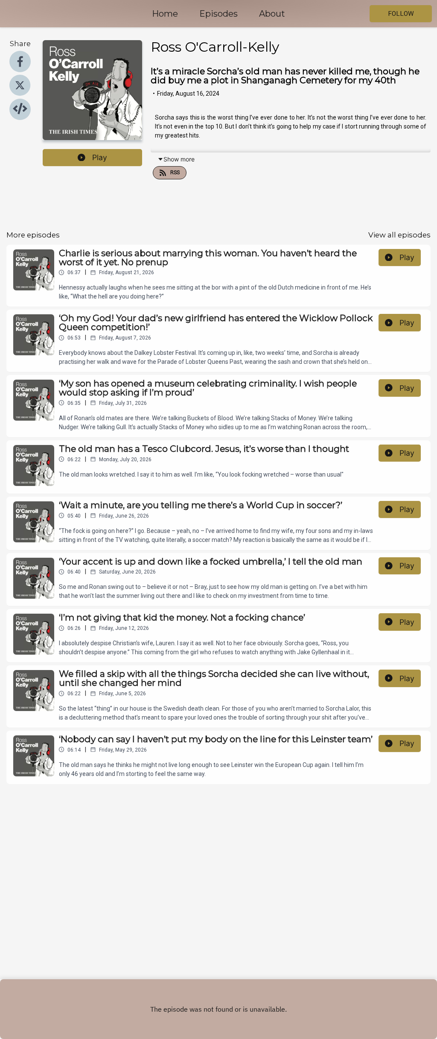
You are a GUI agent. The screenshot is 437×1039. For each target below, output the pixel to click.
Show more (179, 159)
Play (99, 157)
